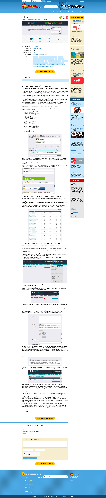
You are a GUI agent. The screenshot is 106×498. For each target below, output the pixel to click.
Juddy (74, 183)
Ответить (24, 433)
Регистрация (82, 1)
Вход (44, 1)
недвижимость (40, 62)
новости (46, 62)
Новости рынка (63, 11)
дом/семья (60, 56)
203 (83, 70)
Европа (29, 80)
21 (83, 150)
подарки (56, 62)
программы (61, 62)
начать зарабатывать (45, 72)
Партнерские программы (31, 19)
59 (83, 96)
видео (51, 66)
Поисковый (36, 54)
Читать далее (73, 43)
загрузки (47, 66)
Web (46, 54)
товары (52, 64)
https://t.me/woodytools (74, 477)
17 (83, 43)
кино (46, 60)
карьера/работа (41, 60)
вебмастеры (49, 56)
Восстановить (49, 1)
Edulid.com (31, 484)
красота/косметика (52, 60)
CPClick (35, 52)
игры (56, 58)
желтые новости (37, 58)
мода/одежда (64, 60)
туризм (57, 64)
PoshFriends (75, 212)
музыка (35, 62)
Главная (23, 19)
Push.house (32, 477)
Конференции (75, 11)
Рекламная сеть (40, 19)
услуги (35, 66)
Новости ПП (55, 11)
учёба (43, 66)
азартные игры (61, 58)
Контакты (82, 11)
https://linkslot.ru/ (37, 46)
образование (62, 64)
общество (51, 62)
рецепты (39, 66)
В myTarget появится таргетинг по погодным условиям (78, 21)
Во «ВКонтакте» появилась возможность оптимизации (76, 48)
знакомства (51, 58)
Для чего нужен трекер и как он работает (78, 129)
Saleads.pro (31, 480)
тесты (44, 64)
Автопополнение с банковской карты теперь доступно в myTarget (77, 154)
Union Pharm (31, 487)
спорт (41, 64)
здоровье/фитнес (44, 58)
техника (48, 64)
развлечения (36, 64)
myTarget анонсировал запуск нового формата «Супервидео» (78, 74)
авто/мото (36, 56)
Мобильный (41, 54)
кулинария (59, 60)
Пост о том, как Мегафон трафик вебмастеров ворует (77, 103)
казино (35, 60)
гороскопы (55, 56)
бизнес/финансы (42, 56)
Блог (69, 11)
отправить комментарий (30, 458)
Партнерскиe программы (30, 11)
